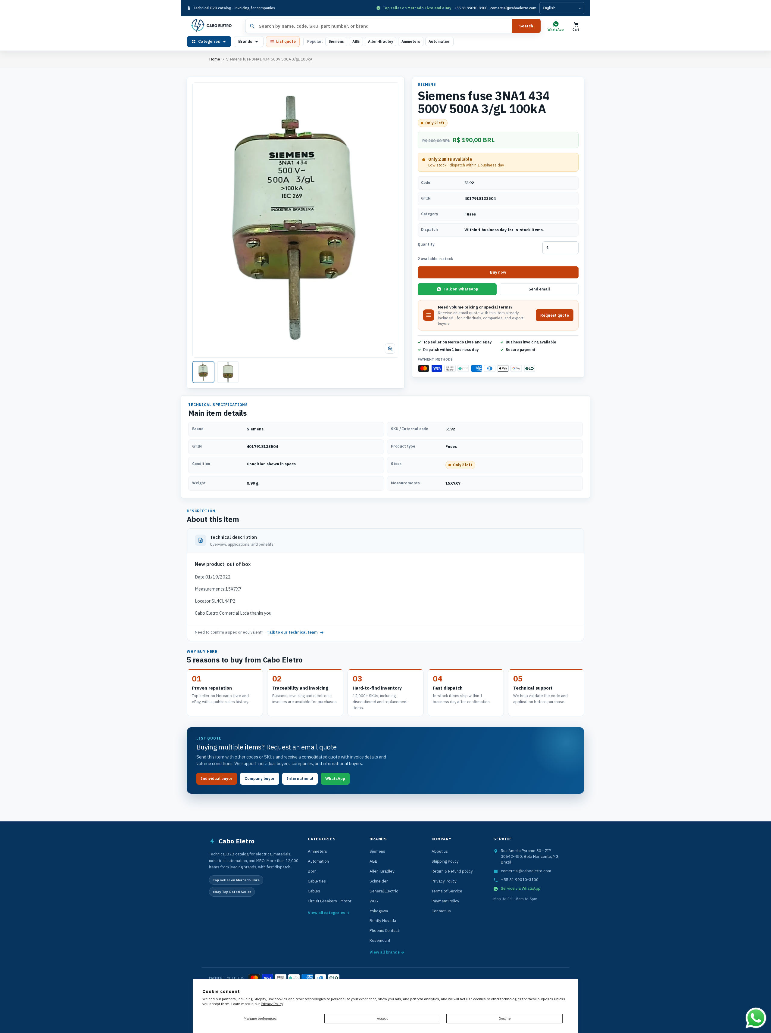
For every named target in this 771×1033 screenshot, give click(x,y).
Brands (245, 41)
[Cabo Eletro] (214, 26)
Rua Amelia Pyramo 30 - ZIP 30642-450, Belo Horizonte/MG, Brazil (530, 856)
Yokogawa (379, 911)
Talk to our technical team (292, 632)
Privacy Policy (272, 1003)
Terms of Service (447, 891)
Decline (504, 1018)
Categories (209, 41)
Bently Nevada (383, 920)
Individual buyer (217, 778)
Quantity (426, 244)
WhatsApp (335, 778)
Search (526, 26)
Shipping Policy (445, 861)
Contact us (441, 911)
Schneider (379, 881)
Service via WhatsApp (521, 888)
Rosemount (380, 940)
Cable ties (317, 881)
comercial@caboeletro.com (513, 8)
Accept (382, 1018)
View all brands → (387, 952)
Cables (314, 891)
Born (312, 871)
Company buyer (260, 778)
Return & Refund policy (452, 871)
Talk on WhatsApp (461, 289)
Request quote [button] (554, 315)
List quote (286, 41)
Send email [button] (539, 289)
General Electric (384, 891)
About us (440, 851)
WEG (374, 901)
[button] (295, 220)
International (300, 778)
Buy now (498, 272)
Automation (439, 41)
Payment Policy (445, 901)
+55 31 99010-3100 (470, 8)
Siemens (336, 41)
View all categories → (329, 912)
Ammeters (410, 41)
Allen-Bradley (380, 41)
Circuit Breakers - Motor (329, 901)
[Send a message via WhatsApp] (756, 1018)
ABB (356, 41)
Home (214, 59)
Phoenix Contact (384, 930)
